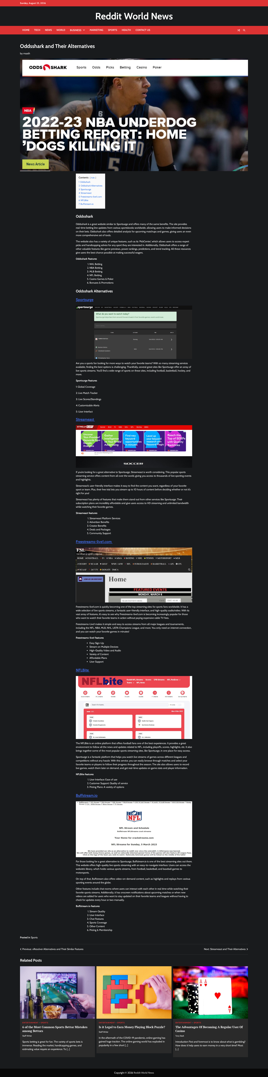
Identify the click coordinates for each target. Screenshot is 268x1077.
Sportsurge (84, 299)
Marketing (96, 30)
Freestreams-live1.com (94, 541)
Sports (112, 30)
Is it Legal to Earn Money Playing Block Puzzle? (132, 1027)
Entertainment (30, 1023)
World (60, 30)
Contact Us (143, 30)
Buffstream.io (87, 795)
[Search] (244, 30)
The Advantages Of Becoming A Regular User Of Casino (209, 1029)
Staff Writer (27, 1036)
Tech (37, 30)
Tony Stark (179, 1036)
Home (25, 30)
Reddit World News (134, 16)
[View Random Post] (238, 30)
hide (93, 178)
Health (126, 30)
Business (75, 30)
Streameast (85, 419)
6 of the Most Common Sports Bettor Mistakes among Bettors (54, 1029)
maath (26, 53)
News (48, 30)
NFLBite (82, 670)
